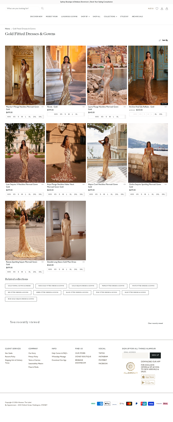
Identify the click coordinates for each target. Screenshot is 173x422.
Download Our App (59, 360)
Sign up (155, 355)
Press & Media (33, 367)
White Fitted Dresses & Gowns (143, 286)
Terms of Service (34, 360)
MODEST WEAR (52, 17)
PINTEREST (103, 360)
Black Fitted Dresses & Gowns (77, 292)
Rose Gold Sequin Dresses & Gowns (21, 299)
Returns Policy (10, 357)
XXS (135, 114)
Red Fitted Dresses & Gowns (18, 292)
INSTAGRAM (103, 357)
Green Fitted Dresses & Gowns (47, 292)
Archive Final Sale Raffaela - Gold (141, 107)
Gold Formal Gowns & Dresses (19, 286)
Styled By (124, 17)
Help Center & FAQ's (59, 353)
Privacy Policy (33, 357)
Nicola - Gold (52, 107)
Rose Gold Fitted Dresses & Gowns (51, 286)
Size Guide (9, 353)
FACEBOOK (103, 364)
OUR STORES (80, 353)
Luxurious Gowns (69, 17)
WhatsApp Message (59, 357)
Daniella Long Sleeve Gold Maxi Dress (61, 262)
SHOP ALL (96, 17)
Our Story (32, 353)
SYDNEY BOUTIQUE (83, 357)
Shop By (84, 17)
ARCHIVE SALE (137, 17)
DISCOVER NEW (36, 17)
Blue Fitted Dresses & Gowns (135, 292)
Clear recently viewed (155, 323)
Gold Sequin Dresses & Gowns (83, 286)
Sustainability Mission (35, 364)
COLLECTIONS (110, 17)
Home (7, 29)
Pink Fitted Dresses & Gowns (106, 292)
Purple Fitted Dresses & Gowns (113, 286)
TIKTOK (102, 353)
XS (140, 114)
